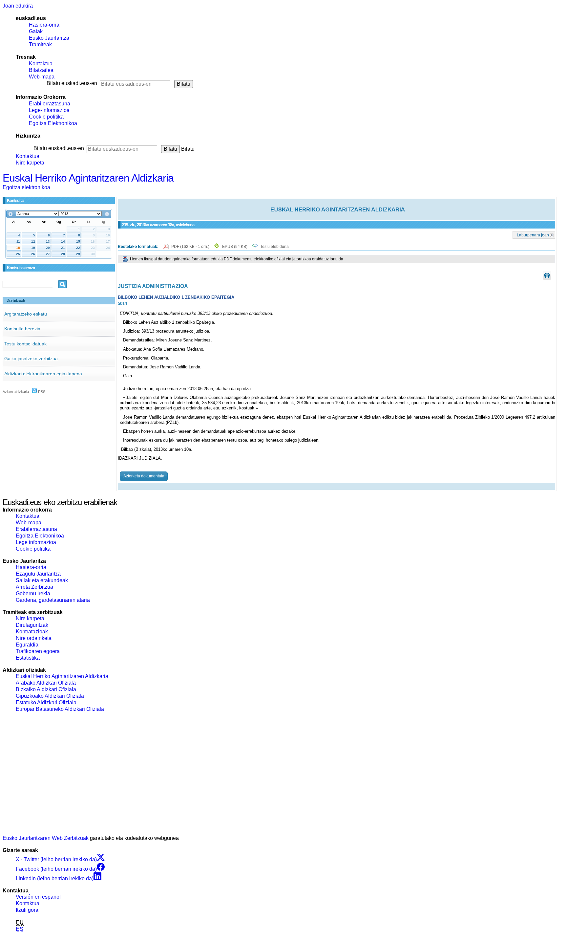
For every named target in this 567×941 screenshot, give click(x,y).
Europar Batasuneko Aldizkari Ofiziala (60, 709)
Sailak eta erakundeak (42, 580)
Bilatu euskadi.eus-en (72, 83)
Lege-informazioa (49, 110)
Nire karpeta (30, 162)
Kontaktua (40, 63)
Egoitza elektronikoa (26, 187)
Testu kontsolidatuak (25, 343)
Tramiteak (40, 44)
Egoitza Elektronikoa (53, 123)
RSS (41, 392)
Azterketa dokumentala (143, 476)
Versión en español (38, 897)
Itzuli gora (27, 910)
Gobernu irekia (33, 593)
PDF (190, 246)
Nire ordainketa (34, 638)
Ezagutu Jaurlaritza (38, 574)
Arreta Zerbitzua (34, 587)
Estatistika (28, 658)
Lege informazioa (36, 542)
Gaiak (36, 31)
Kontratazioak (32, 631)
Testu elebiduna (274, 246)
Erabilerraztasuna (49, 103)
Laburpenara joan (533, 234)
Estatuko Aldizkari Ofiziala (46, 702)
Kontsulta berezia (22, 328)
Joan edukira (18, 6)
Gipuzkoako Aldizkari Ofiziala (50, 696)
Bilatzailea (41, 70)
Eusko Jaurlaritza (49, 38)
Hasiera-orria (44, 25)
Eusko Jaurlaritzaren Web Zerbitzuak (46, 838)
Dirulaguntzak (32, 625)
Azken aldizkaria (16, 392)
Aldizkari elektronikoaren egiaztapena (43, 373)
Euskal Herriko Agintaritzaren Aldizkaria (88, 178)
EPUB (234, 246)
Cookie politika (46, 117)
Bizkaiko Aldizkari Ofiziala (46, 689)
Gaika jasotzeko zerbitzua (31, 358)
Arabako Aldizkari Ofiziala (46, 683)
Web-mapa (41, 76)
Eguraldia (27, 644)
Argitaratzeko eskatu (25, 314)
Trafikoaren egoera (38, 651)
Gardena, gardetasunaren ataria (53, 600)
